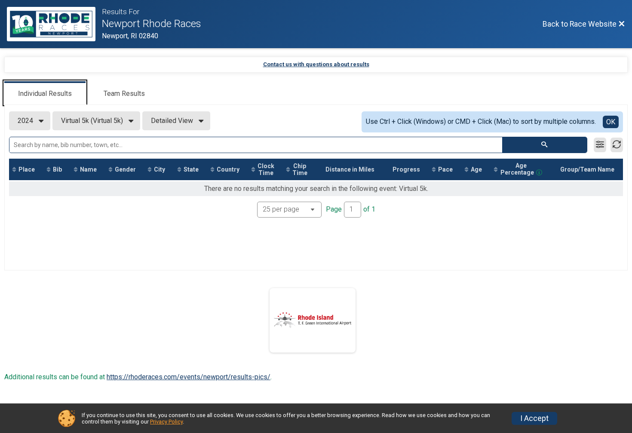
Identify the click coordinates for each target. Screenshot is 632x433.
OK (610, 122)
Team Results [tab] (124, 93)
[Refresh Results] (617, 145)
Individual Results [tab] (45, 93)
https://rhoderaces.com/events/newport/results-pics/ (188, 377)
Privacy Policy (166, 421)
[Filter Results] (600, 145)
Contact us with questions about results (316, 64)
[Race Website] (54, 24)
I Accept (534, 418)
